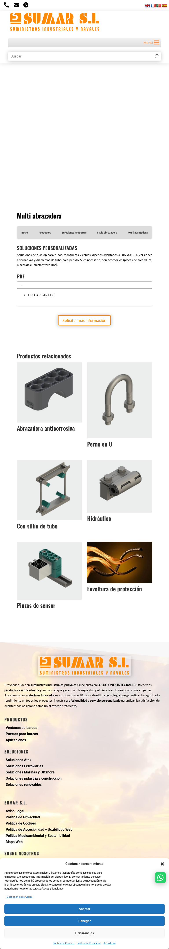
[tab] (84, 285)
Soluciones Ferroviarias (24, 766)
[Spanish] (164, 6)
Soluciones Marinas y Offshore (30, 772)
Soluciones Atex (18, 760)
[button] (162, 864)
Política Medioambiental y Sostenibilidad (38, 836)
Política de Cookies (63, 943)
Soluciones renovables (24, 784)
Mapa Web (14, 842)
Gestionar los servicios (19, 896)
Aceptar (84, 909)
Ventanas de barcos (21, 728)
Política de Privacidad (89, 943)
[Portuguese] (159, 6)
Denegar (84, 921)
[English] (147, 6)
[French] (153, 6)
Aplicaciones (16, 740)
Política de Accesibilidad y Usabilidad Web (39, 829)
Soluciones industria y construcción (34, 778)
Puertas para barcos (22, 734)
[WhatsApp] (160, 877)
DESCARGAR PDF (41, 295)
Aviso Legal (109, 943)
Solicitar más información (84, 320)
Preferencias (84, 933)
